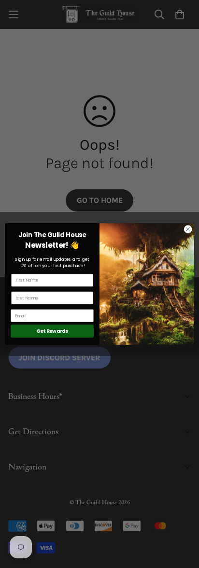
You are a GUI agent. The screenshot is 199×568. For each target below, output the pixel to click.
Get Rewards (52, 330)
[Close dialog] (188, 229)
